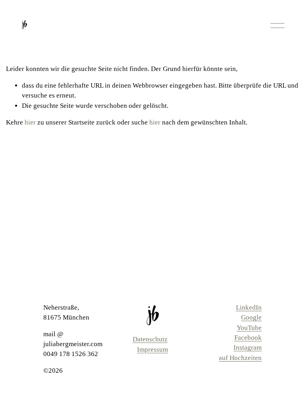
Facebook (248, 337)
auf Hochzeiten (240, 358)
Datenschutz (150, 339)
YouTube (249, 327)
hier (30, 122)
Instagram (248, 347)
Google (251, 317)
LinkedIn (249, 307)
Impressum (152, 349)
